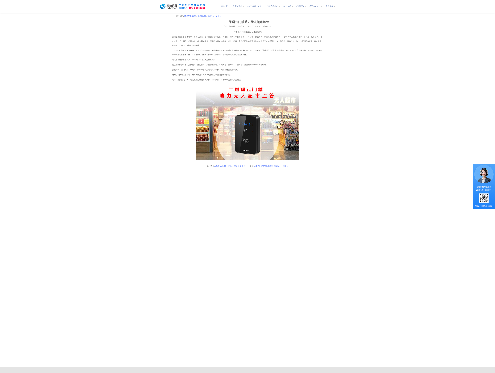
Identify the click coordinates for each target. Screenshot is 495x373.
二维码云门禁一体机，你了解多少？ (229, 166)
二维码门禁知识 (214, 16)
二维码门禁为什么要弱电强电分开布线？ (271, 166)
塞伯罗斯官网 (190, 16)
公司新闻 (202, 16)
